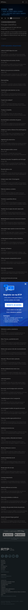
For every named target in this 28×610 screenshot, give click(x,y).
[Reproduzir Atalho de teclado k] (2, 608)
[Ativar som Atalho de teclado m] (8, 608)
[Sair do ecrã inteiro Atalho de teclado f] (25, 608)
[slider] (15, 608)
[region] (14, 305)
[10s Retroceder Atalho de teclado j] (5, 608)
